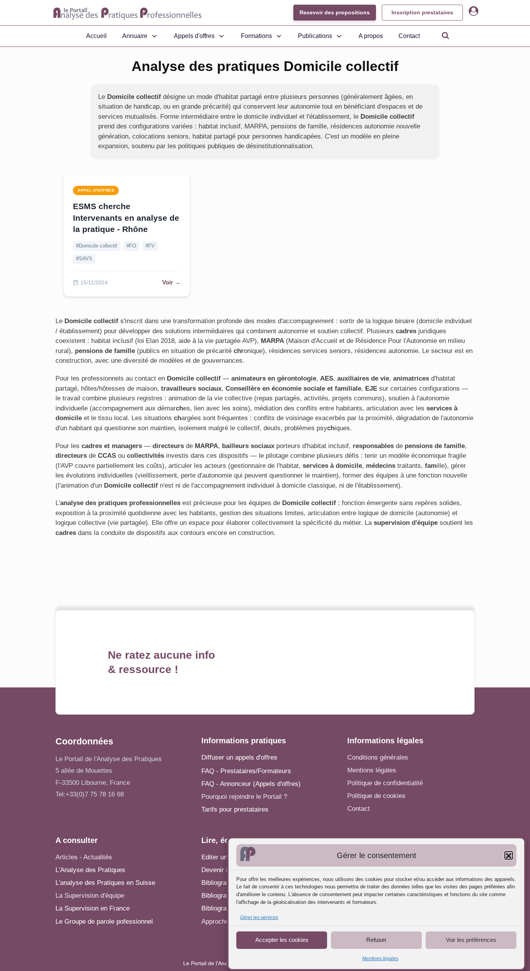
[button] (509, 856)
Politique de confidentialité (385, 783)
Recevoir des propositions (335, 12)
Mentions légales (380, 958)
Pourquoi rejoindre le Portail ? (244, 796)
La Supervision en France (92, 908)
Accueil (96, 36)
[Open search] (445, 35)
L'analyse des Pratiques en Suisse (105, 882)
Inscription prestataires (422, 12)
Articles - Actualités (83, 857)
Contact (409, 36)
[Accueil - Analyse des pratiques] (127, 13)
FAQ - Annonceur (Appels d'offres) (251, 784)
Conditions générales (377, 757)
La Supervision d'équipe (89, 895)
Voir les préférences (471, 939)
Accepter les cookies (281, 939)
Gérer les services (259, 918)
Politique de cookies (376, 796)
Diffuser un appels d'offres (239, 757)
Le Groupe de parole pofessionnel (104, 921)
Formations (256, 36)
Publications (315, 36)
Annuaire (134, 36)
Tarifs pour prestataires (234, 809)
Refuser (376, 939)
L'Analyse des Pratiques (90, 870)
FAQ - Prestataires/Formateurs (246, 771)
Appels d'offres (194, 36)
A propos (371, 36)
